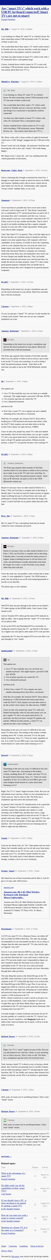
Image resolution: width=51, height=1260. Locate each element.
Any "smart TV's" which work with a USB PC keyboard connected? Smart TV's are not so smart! (25, 12)
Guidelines (23, 1246)
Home (3, 1246)
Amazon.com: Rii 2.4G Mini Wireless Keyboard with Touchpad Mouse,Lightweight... (22, 895)
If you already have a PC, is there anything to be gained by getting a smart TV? (13, 1203)
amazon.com (9, 887)
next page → (6, 1156)
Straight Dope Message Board (13, 2)
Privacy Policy (7, 1251)
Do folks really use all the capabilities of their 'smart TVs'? (13, 1188)
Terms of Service (37, 1246)
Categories (13, 1246)
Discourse (15, 1256)
